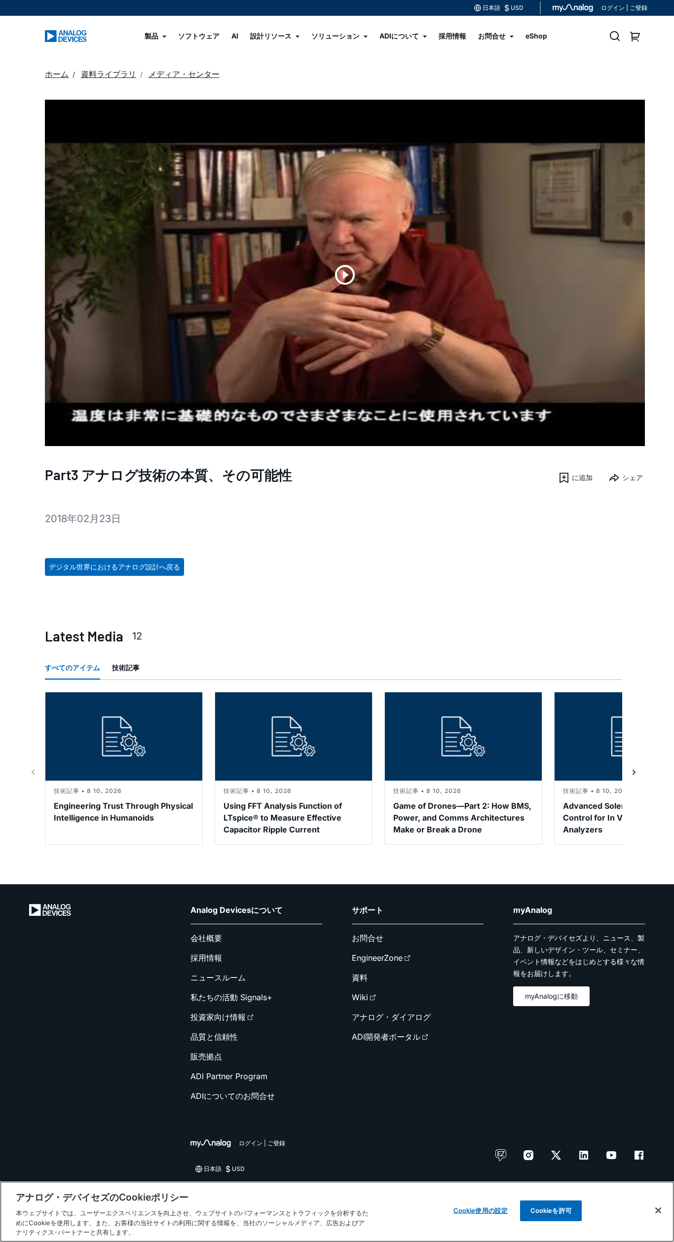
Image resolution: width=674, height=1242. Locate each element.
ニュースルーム (218, 977)
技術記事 (126, 667)
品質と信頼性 (214, 1037)
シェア (632, 477)
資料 (360, 977)
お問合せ (367, 938)
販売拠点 (206, 1056)
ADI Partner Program (228, 1076)
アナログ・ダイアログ (391, 1017)
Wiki (360, 997)
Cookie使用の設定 (480, 1210)
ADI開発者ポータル (386, 1037)
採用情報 (206, 958)
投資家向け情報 (218, 1017)
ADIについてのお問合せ (232, 1096)
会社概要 (206, 938)
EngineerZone (377, 958)
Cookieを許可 (551, 1210)
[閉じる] (658, 1210)
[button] (575, 478)
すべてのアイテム (72, 667)
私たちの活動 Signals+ (231, 997)
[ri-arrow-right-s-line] (634, 772)
